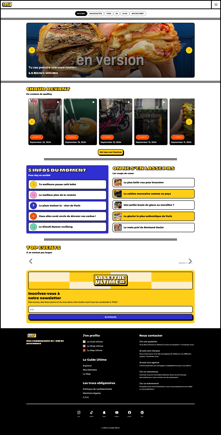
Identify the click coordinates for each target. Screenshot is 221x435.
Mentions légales (92, 393)
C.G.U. (86, 397)
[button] (215, 4)
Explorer (87, 366)
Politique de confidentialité (97, 389)
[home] (7, 4)
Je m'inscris (110, 317)
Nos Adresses (90, 370)
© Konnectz (189, 263)
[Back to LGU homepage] (31, 335)
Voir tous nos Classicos (111, 152)
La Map (87, 374)
